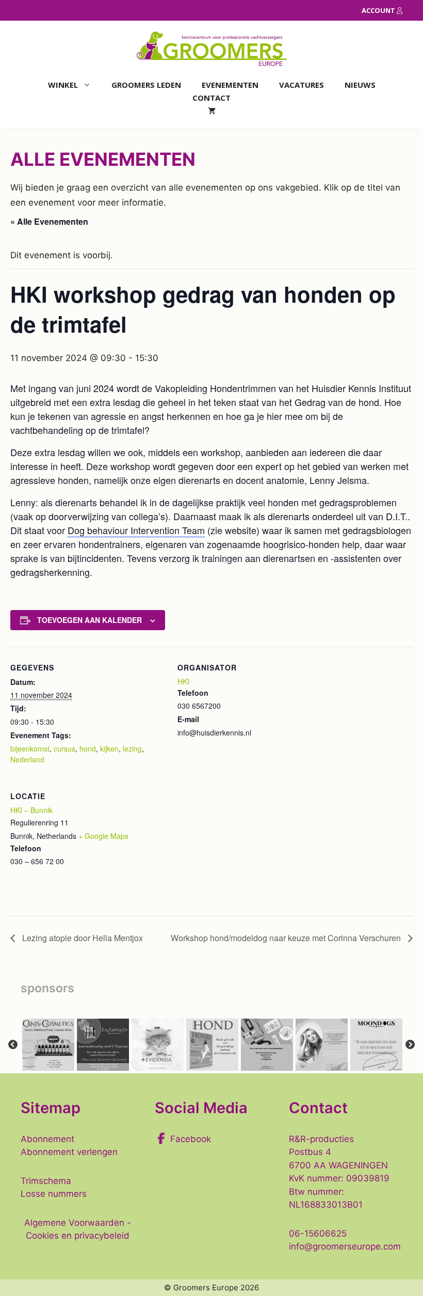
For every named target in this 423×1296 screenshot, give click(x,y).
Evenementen (230, 85)
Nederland (27, 759)
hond (87, 748)
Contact (211, 97)
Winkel (63, 85)
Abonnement (47, 1139)
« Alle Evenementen (49, 221)
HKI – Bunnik (31, 810)
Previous (13, 1045)
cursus (64, 748)
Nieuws (360, 85)
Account (379, 10)
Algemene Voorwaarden (74, 1222)
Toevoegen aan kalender (89, 620)
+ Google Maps (103, 836)
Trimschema (46, 1181)
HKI (183, 681)
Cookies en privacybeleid (77, 1235)
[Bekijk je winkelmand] (212, 110)
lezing (132, 748)
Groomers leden (146, 85)
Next (410, 1045)
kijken (109, 748)
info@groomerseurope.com (345, 1246)
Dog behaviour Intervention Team (136, 530)
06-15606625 (318, 1233)
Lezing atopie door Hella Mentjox (81, 938)
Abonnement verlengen (69, 1152)
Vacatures (301, 85)
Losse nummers (54, 1194)
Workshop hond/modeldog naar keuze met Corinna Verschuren (287, 938)
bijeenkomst (30, 748)
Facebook (190, 1139)
